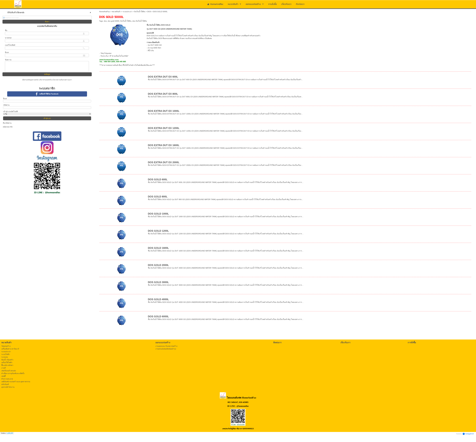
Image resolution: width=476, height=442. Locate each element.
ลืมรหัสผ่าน (7, 123)
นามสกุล (8, 38)
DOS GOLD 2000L (158, 265)
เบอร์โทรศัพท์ (10, 45)
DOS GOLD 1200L (158, 230)
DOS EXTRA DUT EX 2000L (163, 162)
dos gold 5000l (113, 21)
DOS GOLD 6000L (158, 316)
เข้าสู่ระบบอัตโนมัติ (10, 111)
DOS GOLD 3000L (158, 282)
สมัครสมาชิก (8, 127)
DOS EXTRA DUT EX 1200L (163, 128)
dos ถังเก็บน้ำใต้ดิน (139, 21)
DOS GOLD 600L (157, 179)
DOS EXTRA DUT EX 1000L (163, 111)
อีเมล (7, 52)
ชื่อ (6, 30)
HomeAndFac (104, 12)
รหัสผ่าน (6, 105)
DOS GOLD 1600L (158, 248)
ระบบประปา (127, 12)
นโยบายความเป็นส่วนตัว (59, 80)
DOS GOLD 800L (157, 196)
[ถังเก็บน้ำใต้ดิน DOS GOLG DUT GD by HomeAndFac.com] (119, 34)
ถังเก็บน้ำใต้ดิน (139, 12)
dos (105, 21)
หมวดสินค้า (116, 12)
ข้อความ (8, 60)
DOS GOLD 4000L (158, 299)
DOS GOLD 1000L (158, 213)
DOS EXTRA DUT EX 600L (163, 76)
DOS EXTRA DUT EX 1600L (163, 145)
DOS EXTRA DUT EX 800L (163, 93)
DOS (149, 12)
